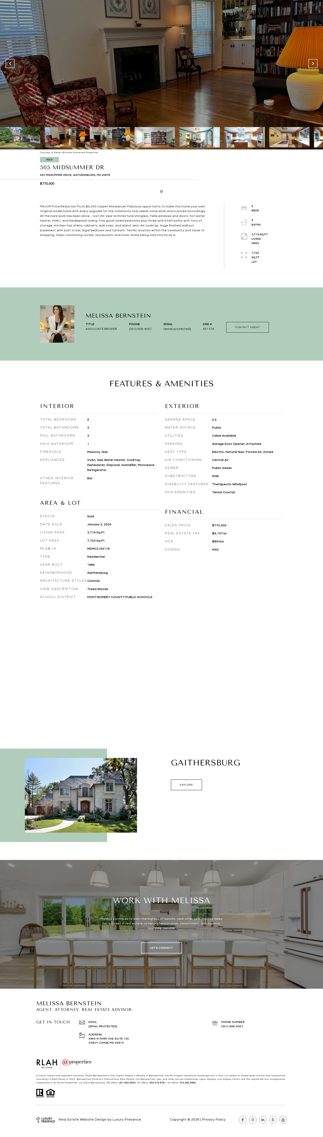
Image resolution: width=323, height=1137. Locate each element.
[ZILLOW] (283, 1120)
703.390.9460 (188, 1083)
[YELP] (273, 1120)
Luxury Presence (127, 1119)
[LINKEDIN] (263, 1120)
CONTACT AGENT (247, 327)
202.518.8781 (158, 1083)
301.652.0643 (127, 1083)
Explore (186, 785)
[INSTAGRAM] (252, 1120)
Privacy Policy (214, 1119)
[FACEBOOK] (242, 1120)
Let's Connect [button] (161, 948)
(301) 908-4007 (140, 328)
